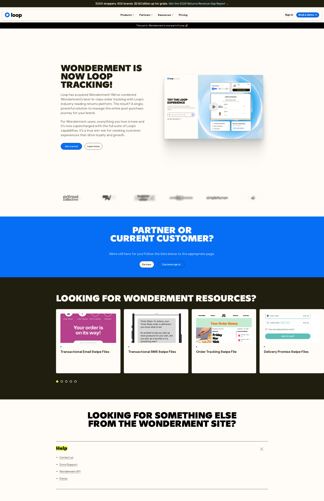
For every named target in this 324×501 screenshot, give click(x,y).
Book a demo (306, 14)
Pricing (183, 15)
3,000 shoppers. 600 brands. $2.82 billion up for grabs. (162, 3)
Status (63, 478)
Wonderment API (69, 471)
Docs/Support (68, 464)
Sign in (289, 14)
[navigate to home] (13, 15)
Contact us (66, 457)
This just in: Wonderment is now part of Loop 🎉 (162, 25)
